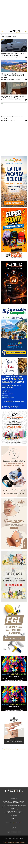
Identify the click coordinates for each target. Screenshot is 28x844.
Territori (6, 837)
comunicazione (12, 842)
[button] (2, 31)
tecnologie (17, 842)
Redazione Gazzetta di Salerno (7, 57)
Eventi (14, 838)
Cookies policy (14, 818)
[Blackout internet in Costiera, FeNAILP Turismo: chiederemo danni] (14, 45)
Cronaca (11, 837)
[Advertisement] (14, 15)
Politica (15, 837)
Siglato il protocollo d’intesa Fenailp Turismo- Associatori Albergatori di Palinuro (12, 75)
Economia (20, 837)
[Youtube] (19, 832)
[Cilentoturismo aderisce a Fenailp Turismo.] (14, 109)
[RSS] (12, 832)
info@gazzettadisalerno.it (16, 822)
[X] (15, 832)
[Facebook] (8, 832)
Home (2, 34)
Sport (17, 838)
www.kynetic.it (22, 842)
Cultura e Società (8, 838)
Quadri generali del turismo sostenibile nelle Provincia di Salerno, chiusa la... (13, 97)
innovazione (6, 842)
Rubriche (21, 838)
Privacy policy (14, 815)
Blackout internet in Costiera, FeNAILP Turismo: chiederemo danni (13, 54)
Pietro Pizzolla (4, 120)
